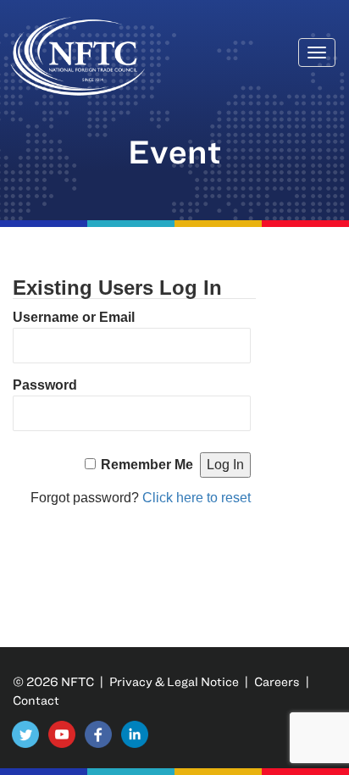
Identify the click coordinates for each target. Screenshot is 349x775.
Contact (36, 700)
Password (45, 385)
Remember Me (147, 464)
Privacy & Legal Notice (174, 681)
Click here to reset (196, 497)
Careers (277, 681)
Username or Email (74, 317)
